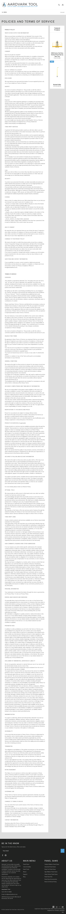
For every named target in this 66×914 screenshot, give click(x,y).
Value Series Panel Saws (51, 874)
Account (62, 12)
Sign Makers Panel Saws (51, 872)
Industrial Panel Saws (50, 867)
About (24, 872)
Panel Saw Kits (48, 876)
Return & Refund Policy (51, 881)
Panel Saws (26, 864)
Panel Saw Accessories (51, 879)
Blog (24, 876)
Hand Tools (26, 869)
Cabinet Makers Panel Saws (52, 864)
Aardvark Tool (8, 909)
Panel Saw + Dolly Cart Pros (18, 909)
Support (25, 874)
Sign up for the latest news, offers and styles (14, 847)
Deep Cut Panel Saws (50, 869)
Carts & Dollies (27, 867)
